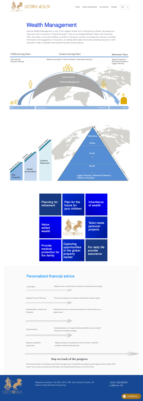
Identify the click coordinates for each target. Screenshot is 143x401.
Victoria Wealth (38, 6)
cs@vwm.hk (116, 385)
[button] (104, 6)
